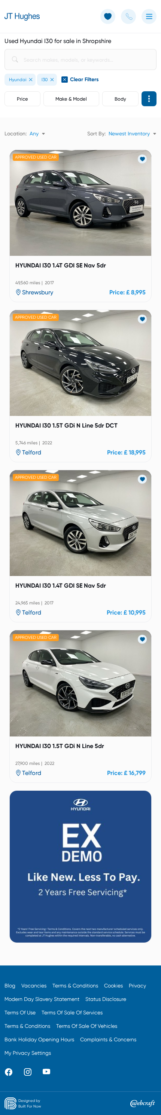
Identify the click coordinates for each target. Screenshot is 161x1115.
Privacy (137, 986)
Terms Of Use (20, 1013)
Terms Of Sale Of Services (72, 1013)
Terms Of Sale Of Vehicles (86, 1026)
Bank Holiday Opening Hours (39, 1039)
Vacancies (33, 986)
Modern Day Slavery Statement (41, 999)
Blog (9, 986)
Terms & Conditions (75, 986)
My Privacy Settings (27, 1053)
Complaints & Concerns (108, 1039)
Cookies (113, 986)
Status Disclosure (105, 999)
